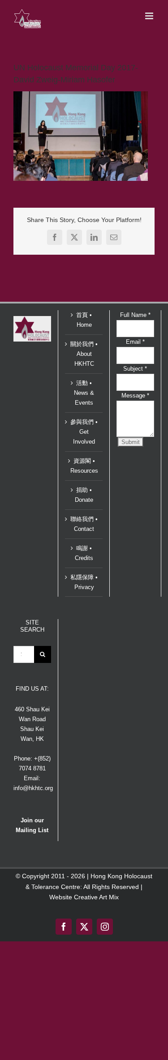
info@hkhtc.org (33, 788)
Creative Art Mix (96, 897)
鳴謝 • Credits (84, 553)
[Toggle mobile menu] (150, 16)
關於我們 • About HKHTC (84, 354)
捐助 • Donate (84, 495)
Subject (135, 368)
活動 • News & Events (84, 393)
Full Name (135, 315)
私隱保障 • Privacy (84, 582)
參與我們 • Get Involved (84, 432)
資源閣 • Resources (84, 465)
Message (135, 395)
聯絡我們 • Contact (84, 524)
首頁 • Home (84, 320)
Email (135, 341)
